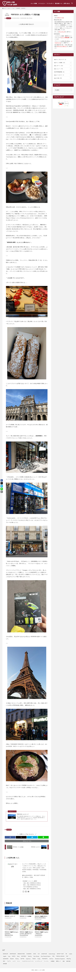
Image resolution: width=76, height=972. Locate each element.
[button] (10, 837)
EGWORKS (29, 953)
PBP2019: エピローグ (23, 814)
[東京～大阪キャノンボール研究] (9, 3)
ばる (12, 866)
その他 (59, 78)
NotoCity (30, 956)
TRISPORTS (45, 958)
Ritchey (17, 958)
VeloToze (51, 958)
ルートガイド (60, 75)
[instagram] (26, 892)
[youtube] (28, 892)
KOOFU (13, 956)
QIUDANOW (5, 958)
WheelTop (69, 958)
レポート (59, 65)
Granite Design (52, 953)
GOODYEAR (44, 953)
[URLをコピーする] (2, 492)
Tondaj (38, 958)
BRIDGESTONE (21, 953)
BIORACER (5, 953)
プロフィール (60, 17)
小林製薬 (52, 961)
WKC (4, 961)
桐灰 (64, 961)
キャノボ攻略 (60, 62)
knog (9, 956)
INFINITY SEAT (60, 953)
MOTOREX (23, 956)
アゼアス (9, 961)
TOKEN (34, 958)
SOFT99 (22, 958)
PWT (67, 956)
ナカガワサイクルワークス (28, 961)
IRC (66, 953)
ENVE (34, 953)
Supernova (28, 958)
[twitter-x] (23, 892)
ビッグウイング (38, 961)
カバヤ (14, 961)
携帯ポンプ (58, 961)
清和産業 (5, 963)
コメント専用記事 (65, 37)
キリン (18, 961)
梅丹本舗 (68, 961)
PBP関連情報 (60, 72)
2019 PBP (8, 18)
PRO (53, 956)
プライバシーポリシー (62, 46)
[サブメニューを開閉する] (71, 63)
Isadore (70, 953)
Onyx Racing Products (46, 956)
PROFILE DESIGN (60, 956)
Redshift (12, 958)
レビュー (59, 68)
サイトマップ (62, 31)
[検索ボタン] (72, 3)
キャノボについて (61, 59)
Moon (18, 956)
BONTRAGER (13, 953)
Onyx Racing (36, 956)
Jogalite (4, 956)
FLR (39, 953)
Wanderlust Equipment (60, 958)
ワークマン (46, 961)
